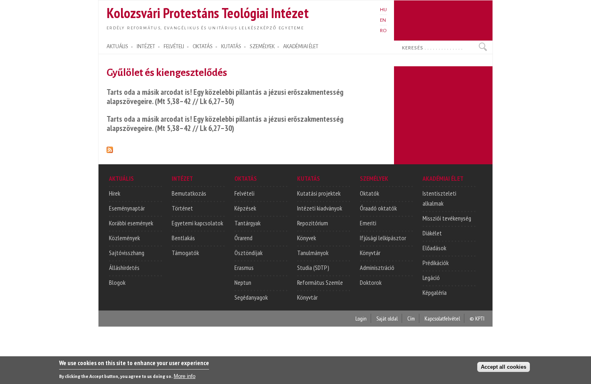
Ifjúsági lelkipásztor (383, 238)
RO (383, 30)
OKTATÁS (203, 46)
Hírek (114, 193)
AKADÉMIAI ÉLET (300, 46)
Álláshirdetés (124, 267)
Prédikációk (436, 263)
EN (383, 20)
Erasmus (244, 267)
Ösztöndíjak (248, 253)
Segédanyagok (251, 297)
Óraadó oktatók (378, 208)
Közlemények (124, 238)
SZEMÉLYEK (262, 46)
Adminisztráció (377, 267)
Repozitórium (312, 223)
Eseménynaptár (127, 208)
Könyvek (306, 238)
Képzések (245, 208)
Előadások (434, 248)
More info (184, 376)
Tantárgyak (247, 223)
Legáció (431, 278)
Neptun (242, 282)
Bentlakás (183, 238)
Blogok (117, 282)
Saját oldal (387, 318)
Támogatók (185, 253)
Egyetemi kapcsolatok (197, 223)
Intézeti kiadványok (319, 208)
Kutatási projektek (319, 193)
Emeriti (368, 223)
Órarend (243, 238)
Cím (411, 318)
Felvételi (244, 193)
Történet (182, 208)
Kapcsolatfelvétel (442, 318)
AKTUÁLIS (117, 46)
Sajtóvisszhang (126, 253)
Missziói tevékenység (447, 218)
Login (361, 318)
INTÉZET (146, 46)
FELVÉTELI (174, 46)
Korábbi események (131, 223)
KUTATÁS (231, 46)
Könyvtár (307, 297)
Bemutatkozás (189, 193)
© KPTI (477, 318)
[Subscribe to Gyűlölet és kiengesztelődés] (110, 148)
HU (383, 9)
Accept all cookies (503, 367)
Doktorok (371, 282)
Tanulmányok (312, 253)
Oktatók (369, 193)
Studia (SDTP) (313, 267)
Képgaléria (435, 292)
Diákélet (432, 233)
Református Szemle (320, 282)
